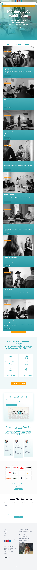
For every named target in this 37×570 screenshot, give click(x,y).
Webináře (5, 537)
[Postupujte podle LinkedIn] (21, 1)
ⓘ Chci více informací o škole (11, 404)
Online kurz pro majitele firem (8, 551)
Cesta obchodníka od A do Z (8, 546)
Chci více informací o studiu (18, 332)
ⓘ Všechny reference (18, 489)
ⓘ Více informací (7, 75)
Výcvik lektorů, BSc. (22, 542)
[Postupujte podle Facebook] (15, 1)
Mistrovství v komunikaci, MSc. (24, 538)
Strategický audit (6, 559)
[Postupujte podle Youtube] (17, 1)
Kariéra (5, 533)
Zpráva (6, 505)
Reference (5, 531)
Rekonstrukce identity (7, 553)
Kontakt (5, 535)
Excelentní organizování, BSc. (24, 540)
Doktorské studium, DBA (23, 536)
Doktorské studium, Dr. (23, 534)
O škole (5, 529)
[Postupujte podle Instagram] (19, 1)
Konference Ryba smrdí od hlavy (9, 539)
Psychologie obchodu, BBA (23, 529)
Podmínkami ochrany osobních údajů (11, 514)
